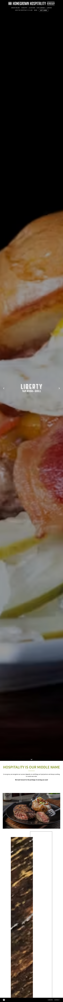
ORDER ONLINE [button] (15, 8)
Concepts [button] (24, 8)
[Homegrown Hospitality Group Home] (31, 3)
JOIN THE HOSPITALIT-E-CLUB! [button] (24, 10)
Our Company (41, 8)
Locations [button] (32, 8)
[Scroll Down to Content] (31, 760)
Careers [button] (49, 8)
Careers (50, 1000)
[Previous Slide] (4, 389)
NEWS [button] (35, 10)
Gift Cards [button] (43, 10)
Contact (57, 1000)
